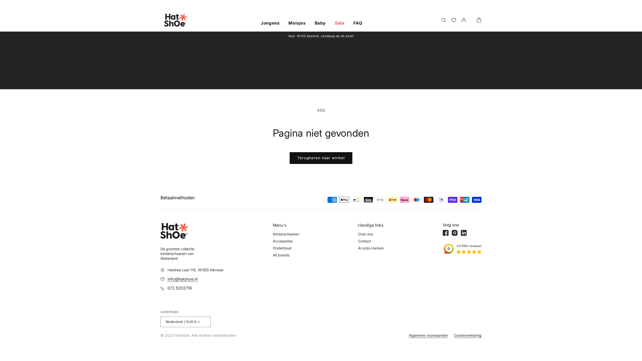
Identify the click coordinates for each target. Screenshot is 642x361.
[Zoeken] (443, 20)
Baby (320, 23)
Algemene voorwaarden (428, 335)
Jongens (270, 23)
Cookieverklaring (468, 335)
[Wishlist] (453, 20)
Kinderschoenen (286, 234)
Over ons (365, 234)
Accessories (283, 241)
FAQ (357, 23)
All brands (281, 255)
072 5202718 (180, 288)
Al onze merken (371, 248)
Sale (339, 23)
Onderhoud (282, 248)
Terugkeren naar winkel (321, 157)
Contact (364, 241)
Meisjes (296, 23)
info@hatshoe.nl (183, 279)
